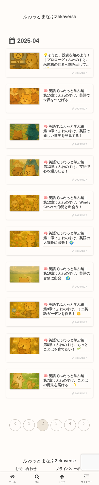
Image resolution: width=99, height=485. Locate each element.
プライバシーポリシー (73, 469)
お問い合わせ (26, 469)
